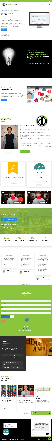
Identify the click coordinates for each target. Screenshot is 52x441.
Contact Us (46, 4)
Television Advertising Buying (41, 397)
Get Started (4, 29)
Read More (3, 408)
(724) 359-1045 (4, 34)
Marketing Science (38, 4)
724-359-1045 (22, 1)
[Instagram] (47, 1)
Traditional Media (25, 4)
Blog (49, 4)
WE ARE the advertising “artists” (11, 367)
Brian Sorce (21, 398)
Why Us (42, 4)
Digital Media (20, 4)
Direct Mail (30, 4)
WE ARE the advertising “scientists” (12, 355)
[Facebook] (46, 1)
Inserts (33, 4)
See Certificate (13, 183)
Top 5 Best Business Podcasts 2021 (6, 401)
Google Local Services (24, 400)
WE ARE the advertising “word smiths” (10, 363)
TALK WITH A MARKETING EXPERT (8, 219)
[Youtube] (49, 1)
